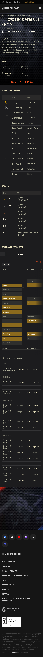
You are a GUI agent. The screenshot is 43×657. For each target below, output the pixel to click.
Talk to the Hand (18, 159)
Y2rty (14, 133)
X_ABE (29, 108)
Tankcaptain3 (17, 169)
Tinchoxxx (30, 123)
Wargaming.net (13, 652)
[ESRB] (11, 622)
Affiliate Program (9, 571)
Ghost (14, 148)
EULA (4, 580)
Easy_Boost (17, 128)
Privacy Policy (8, 585)
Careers (5, 594)
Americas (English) (13, 554)
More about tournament (20, 82)
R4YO (29, 113)
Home (3, 15)
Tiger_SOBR (31, 118)
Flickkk (29, 174)
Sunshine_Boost (32, 128)
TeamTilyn (16, 153)
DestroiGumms (32, 148)
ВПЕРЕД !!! (16, 164)
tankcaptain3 (31, 169)
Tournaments (11, 15)
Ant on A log (17, 107)
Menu (40, 8)
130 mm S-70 (17, 113)
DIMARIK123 (31, 164)
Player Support (8, 562)
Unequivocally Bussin (18, 138)
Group (6, 264)
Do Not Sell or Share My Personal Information (16, 600)
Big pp (14, 174)
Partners (6, 566)
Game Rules (6, 590)
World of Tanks (10, 8)
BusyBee (30, 159)
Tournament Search (24, 15)
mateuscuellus (32, 143)
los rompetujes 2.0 (18, 123)
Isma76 (29, 154)
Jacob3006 (31, 138)
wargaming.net (12, 609)
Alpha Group (17, 118)
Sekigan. (16, 102)
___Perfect (31, 102)
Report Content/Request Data (15, 576)
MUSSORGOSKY (18, 143)
